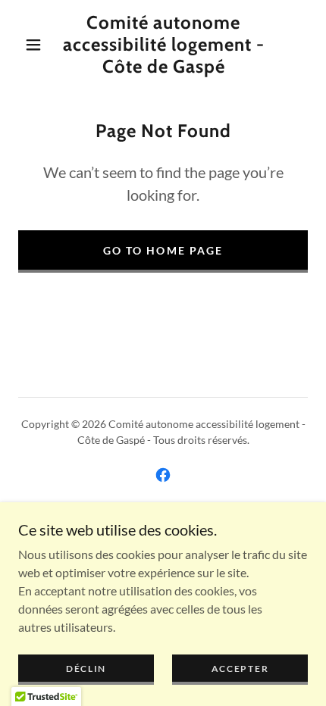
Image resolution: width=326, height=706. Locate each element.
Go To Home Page (162, 250)
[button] (33, 45)
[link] (164, 44)
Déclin (86, 668)
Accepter (240, 668)
